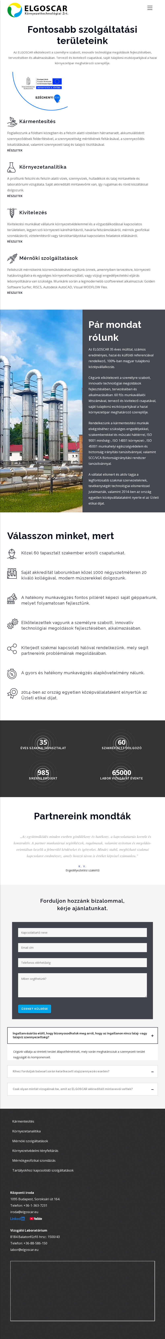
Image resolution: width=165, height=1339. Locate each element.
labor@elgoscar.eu (24, 1249)
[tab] (82, 1035)
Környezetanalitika (26, 1131)
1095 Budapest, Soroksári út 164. (35, 1199)
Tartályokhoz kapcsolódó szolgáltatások (43, 1170)
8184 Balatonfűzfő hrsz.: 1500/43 (35, 1237)
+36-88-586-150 (35, 1243)
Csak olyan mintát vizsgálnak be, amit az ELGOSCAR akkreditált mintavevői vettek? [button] (73, 1089)
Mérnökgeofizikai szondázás (34, 1160)
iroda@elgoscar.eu (24, 1212)
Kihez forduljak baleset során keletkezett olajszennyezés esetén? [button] (61, 1071)
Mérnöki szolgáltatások (30, 1141)
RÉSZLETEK (15, 150)
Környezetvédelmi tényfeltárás (35, 1150)
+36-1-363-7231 (35, 1205)
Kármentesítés (23, 1121)
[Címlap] (40, 8)
